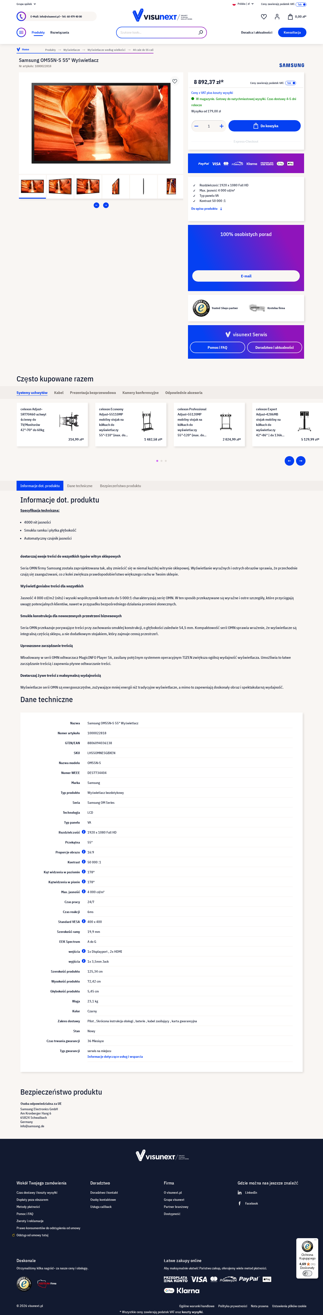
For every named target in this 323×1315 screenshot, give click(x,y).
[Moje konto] (277, 17)
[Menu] (21, 32)
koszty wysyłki (192, 1312)
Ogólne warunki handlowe (196, 1306)
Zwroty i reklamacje (30, 1221)
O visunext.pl (173, 1192)
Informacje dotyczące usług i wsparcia (115, 1056)
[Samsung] (291, 65)
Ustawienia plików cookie (289, 1306)
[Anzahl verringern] (196, 126)
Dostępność (172, 1214)
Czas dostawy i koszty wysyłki (37, 1192)
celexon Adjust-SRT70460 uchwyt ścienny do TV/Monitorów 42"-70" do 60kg (33, 419)
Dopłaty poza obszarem (32, 1199)
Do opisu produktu (204, 208)
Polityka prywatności (232, 1306)
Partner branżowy (176, 1207)
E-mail (246, 276)
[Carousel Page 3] (166, 461)
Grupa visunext (174, 1199)
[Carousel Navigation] (101, 205)
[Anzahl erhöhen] (222, 126)
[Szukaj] (201, 32)
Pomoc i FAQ (25, 1214)
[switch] (307, 1273)
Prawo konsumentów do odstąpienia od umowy (48, 1228)
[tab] (32, 392)
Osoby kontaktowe (103, 1199)
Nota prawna (259, 1306)
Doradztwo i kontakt (104, 1192)
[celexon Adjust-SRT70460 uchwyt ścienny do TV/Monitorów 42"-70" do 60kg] (69, 421)
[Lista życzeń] (264, 17)
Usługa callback (101, 1207)
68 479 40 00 (74, 16)
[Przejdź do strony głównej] (161, 16)
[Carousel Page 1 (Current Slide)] (157, 461)
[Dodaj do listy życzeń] (174, 81)
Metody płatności (28, 1207)
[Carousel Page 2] (161, 461)
